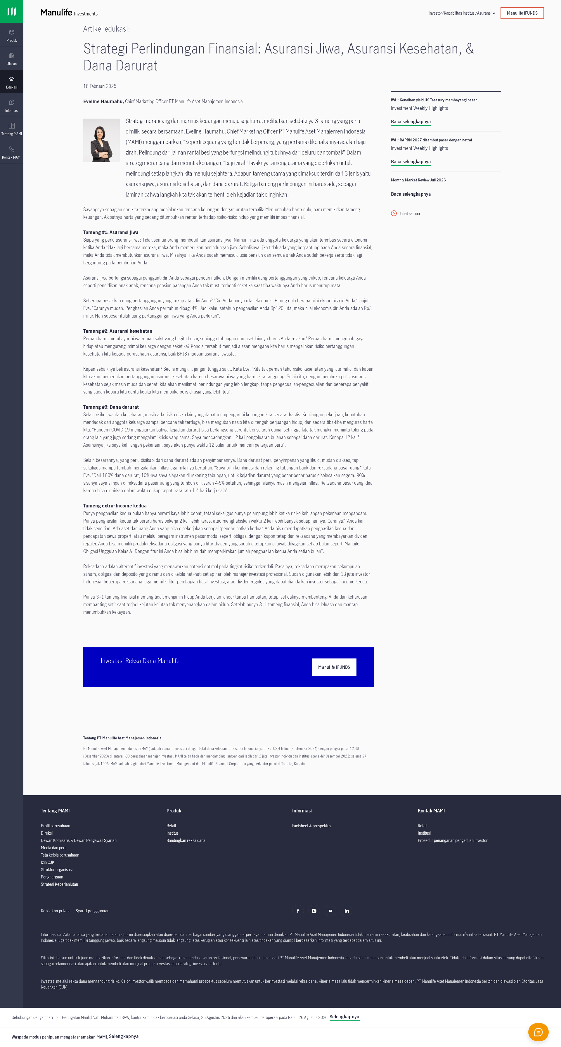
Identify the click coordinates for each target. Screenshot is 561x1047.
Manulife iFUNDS (522, 13)
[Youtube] (332, 914)
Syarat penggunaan (92, 910)
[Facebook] (299, 914)
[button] (462, 13)
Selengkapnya (124, 1036)
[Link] (11, 11)
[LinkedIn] (348, 914)
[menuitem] (11, 35)
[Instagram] (315, 914)
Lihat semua (410, 213)
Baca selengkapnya (411, 121)
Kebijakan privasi (55, 910)
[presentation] (11, 35)
